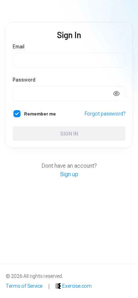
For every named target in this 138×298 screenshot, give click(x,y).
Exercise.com (77, 286)
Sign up (69, 174)
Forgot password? (105, 114)
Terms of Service (24, 286)
